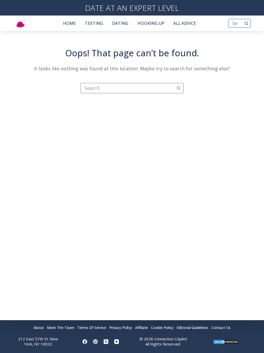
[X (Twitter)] (106, 341)
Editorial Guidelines (192, 327)
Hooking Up (150, 23)
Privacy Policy (120, 327)
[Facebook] (84, 341)
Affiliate (141, 327)
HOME (69, 23)
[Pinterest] (95, 341)
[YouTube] (116, 341)
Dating (120, 23)
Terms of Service (91, 327)
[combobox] (235, 23)
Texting (94, 23)
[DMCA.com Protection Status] (226, 341)
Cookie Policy (162, 327)
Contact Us (220, 327)
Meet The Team (60, 327)
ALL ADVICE (184, 23)
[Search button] (246, 23)
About (39, 327)
